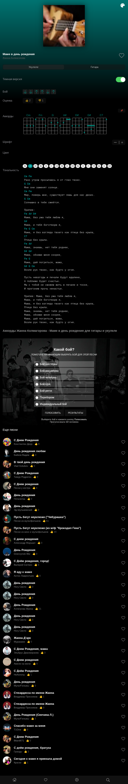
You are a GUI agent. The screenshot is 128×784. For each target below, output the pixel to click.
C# (57, 166)
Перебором (47, 397)
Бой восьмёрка (49, 370)
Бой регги (46, 390)
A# (35, 166)
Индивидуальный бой (53, 404)
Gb (99, 166)
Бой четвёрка (48, 377)
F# (94, 166)
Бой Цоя (45, 384)
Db (62, 166)
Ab (25, 166)
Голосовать (53, 412)
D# (72, 166)
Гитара (94, 67)
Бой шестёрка (48, 364)
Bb (41, 166)
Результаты (75, 412)
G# (109, 166)
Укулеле (33, 67)
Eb (78, 166)
